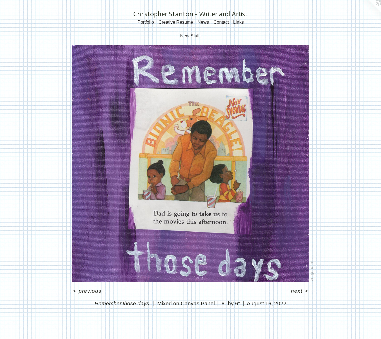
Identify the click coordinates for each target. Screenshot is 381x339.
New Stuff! (190, 35)
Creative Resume (175, 22)
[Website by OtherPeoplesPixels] (370, 11)
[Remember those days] (190, 163)
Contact (221, 22)
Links (238, 22)
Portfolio (146, 22)
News (203, 22)
